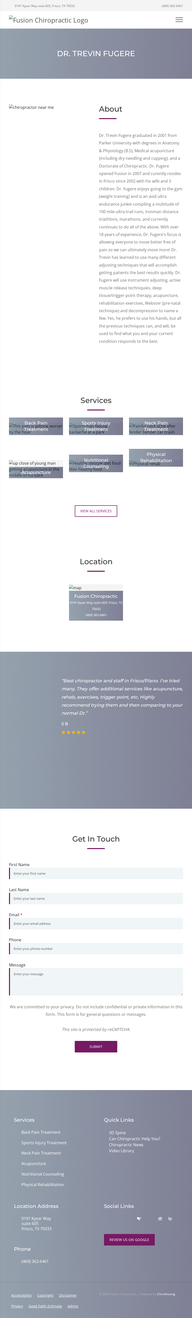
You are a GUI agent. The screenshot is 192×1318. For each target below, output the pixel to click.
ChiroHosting (166, 1294)
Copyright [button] (45, 1295)
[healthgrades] (139, 1219)
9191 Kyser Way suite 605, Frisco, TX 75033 (44, 6)
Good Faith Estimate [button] (45, 1306)
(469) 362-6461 (172, 6)
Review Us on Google (129, 1239)
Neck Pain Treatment (41, 1153)
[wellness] (170, 1219)
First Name (19, 864)
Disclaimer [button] (68, 1295)
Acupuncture (34, 1163)
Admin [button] (73, 1306)
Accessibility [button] (21, 1295)
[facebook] (117, 1219)
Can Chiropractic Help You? (134, 1138)
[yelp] (128, 1219)
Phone (15, 940)
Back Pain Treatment (41, 1132)
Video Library (121, 1151)
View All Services (96, 511)
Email (15, 915)
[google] (106, 1219)
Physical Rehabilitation (43, 1184)
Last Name (19, 889)
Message (17, 965)
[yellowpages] (160, 1219)
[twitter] (149, 1219)
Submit (96, 1046)
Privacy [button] (17, 1306)
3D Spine (117, 1132)
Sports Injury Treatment (44, 1142)
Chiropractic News (126, 1144)
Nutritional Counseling (43, 1174)
